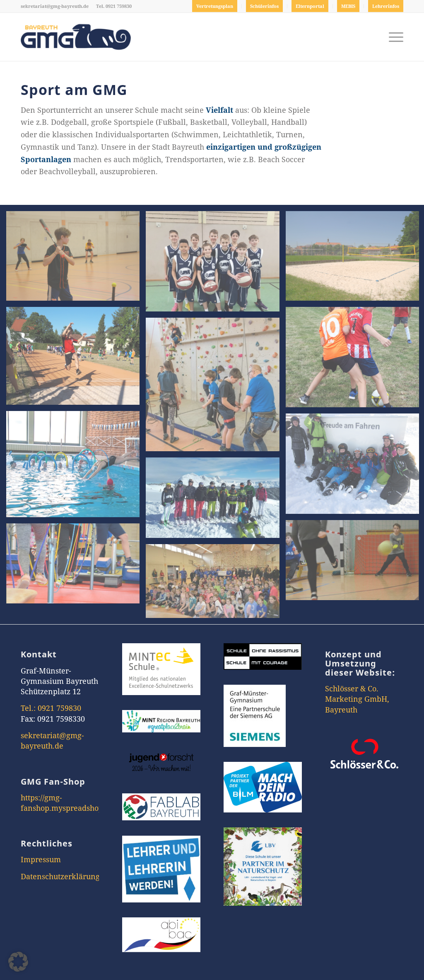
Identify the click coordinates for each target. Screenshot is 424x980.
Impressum (41, 859)
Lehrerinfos (385, 6)
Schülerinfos (264, 6)
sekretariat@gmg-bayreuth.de (55, 6)
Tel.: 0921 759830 (51, 708)
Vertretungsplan (214, 6)
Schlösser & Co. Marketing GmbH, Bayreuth (357, 698)
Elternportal (310, 6)
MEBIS (348, 6)
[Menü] (393, 37)
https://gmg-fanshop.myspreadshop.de (67, 803)
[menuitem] (215, 6)
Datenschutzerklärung (60, 876)
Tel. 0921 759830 (114, 6)
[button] (18, 962)
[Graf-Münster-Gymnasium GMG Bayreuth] (76, 37)
